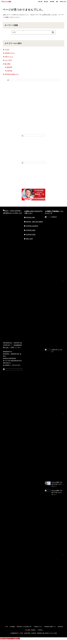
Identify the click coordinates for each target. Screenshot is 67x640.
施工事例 (52, 1)
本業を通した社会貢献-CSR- (24, 626)
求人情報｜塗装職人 (30, 630)
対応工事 (40, 1)
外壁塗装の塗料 (30, 217)
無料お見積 (29, 238)
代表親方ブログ (10, 53)
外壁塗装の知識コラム (12, 74)
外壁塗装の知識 (30, 234)
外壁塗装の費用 (30, 230)
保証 (57, 1)
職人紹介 (46, 1)
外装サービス (9, 56)
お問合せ (40, 630)
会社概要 (12, 626)
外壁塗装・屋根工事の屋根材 (34, 221)
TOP (6, 626)
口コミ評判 (8, 60)
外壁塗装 (9, 70)
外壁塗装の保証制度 (32, 226)
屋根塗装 (9, 67)
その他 (7, 49)
